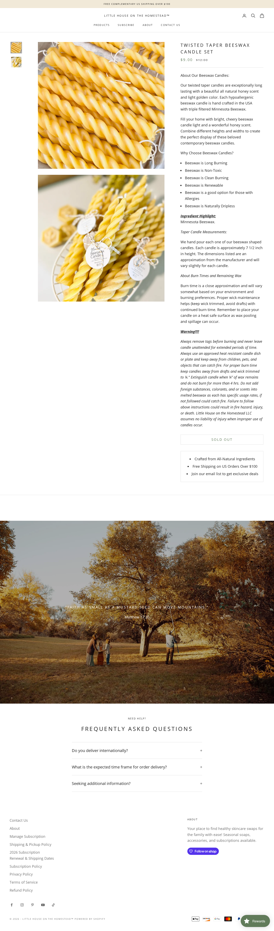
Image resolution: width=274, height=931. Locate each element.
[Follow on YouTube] (43, 905)
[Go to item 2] (16, 62)
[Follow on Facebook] (12, 905)
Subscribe (126, 25)
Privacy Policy (21, 874)
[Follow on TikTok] (53, 905)
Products (102, 25)
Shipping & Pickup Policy (30, 844)
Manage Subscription (27, 836)
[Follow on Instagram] (22, 905)
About (148, 25)
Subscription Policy (26, 866)
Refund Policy (21, 890)
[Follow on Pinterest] (32, 905)
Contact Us (170, 25)
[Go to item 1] (16, 47)
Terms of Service (24, 882)
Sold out (221, 439)
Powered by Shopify (90, 918)
